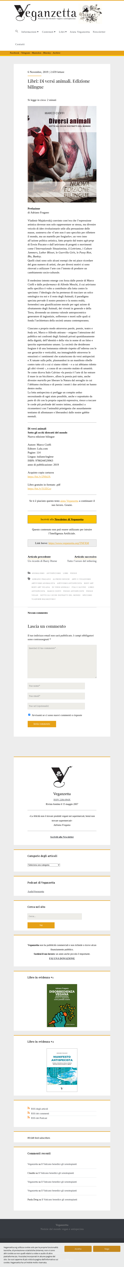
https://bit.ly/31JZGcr (39, 488)
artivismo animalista (43, 583)
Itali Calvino (79, 587)
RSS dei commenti (40, 1113)
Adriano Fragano (41, 579)
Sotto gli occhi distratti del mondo (60, 595)
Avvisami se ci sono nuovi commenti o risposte (57, 715)
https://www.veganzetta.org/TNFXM (69, 543)
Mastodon (36, 53)
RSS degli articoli (39, 1109)
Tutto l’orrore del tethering (81, 560)
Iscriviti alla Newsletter (62, 837)
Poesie (73, 573)
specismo (87, 595)
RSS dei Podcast (39, 1118)
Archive (56, 53)
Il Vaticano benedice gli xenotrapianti (59, 1164)
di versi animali (61, 587)
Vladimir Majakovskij (43, 599)
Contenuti (48, 32)
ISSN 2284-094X (62, 799)
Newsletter (99, 32)
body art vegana (41, 587)
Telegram (25, 53)
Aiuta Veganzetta (80, 32)
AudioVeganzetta (36, 891)
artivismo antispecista (69, 583)
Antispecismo (54, 573)
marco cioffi (54, 591)
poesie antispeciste (73, 591)
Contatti (20, 44)
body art (89, 583)
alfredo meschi (61, 579)
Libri (62, 32)
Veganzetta (33, 1164)
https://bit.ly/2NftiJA (39, 476)
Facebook (14, 53)
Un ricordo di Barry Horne (42, 560)
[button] (17, 32)
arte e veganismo (81, 579)
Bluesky (47, 53)
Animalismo (38, 573)
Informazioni (29, 32)
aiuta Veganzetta (69, 500)
